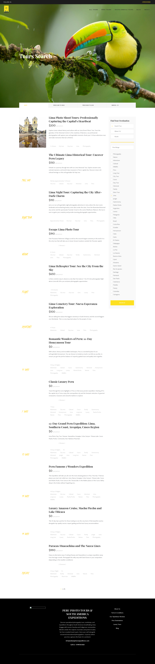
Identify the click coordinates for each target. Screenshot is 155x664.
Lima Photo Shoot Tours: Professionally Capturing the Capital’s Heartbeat (73, 119)
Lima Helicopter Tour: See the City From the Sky (76, 267)
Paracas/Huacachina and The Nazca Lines (74, 546)
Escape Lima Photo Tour (64, 229)
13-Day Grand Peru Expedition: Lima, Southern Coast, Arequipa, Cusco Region (74, 425)
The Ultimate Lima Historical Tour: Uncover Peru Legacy (76, 156)
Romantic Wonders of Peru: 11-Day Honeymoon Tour (70, 340)
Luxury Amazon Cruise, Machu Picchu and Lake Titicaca (75, 510)
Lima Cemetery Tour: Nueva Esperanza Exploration (73, 305)
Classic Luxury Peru (61, 381)
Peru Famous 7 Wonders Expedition (71, 466)
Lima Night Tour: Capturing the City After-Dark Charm (75, 194)
